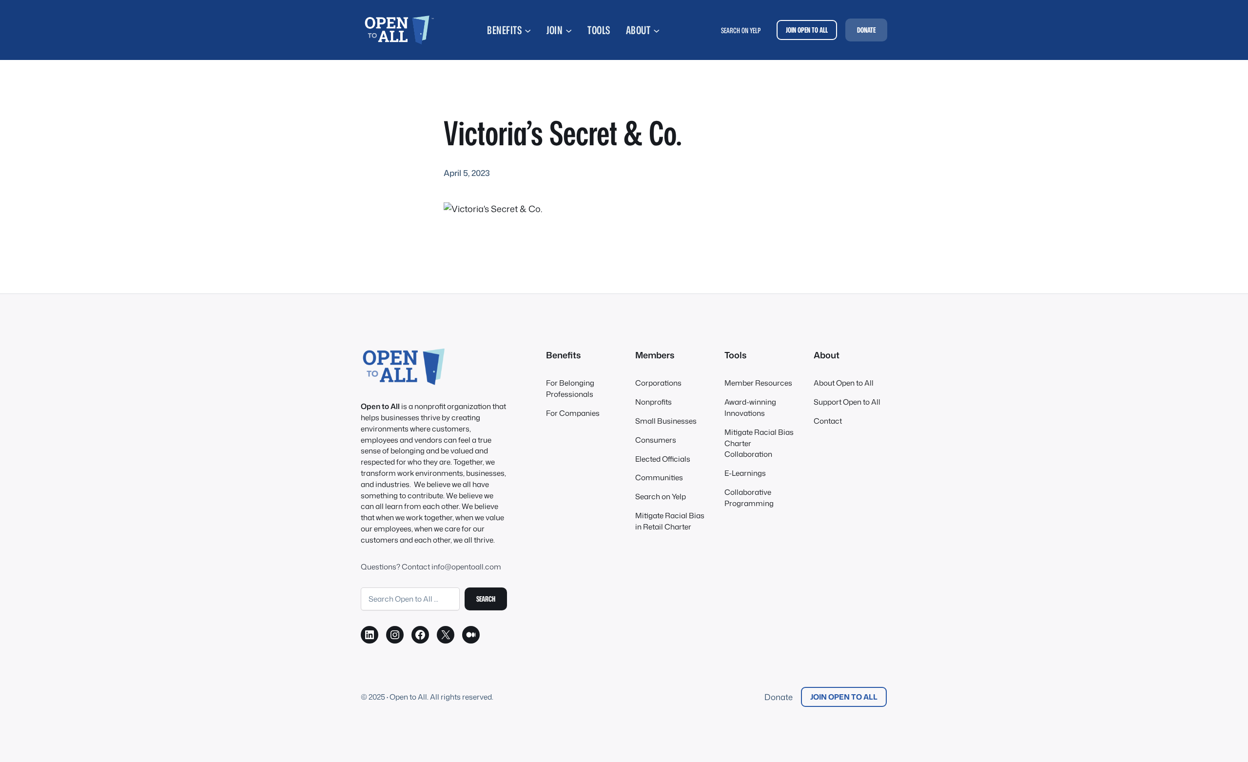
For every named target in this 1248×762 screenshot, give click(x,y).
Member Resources (758, 382)
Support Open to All (847, 401)
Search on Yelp (660, 496)
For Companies (573, 413)
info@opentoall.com (466, 566)
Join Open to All (844, 696)
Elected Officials (662, 458)
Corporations (658, 382)
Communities (659, 477)
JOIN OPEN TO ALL (807, 29)
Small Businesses (666, 420)
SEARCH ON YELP (740, 30)
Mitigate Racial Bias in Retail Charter (669, 521)
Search (485, 598)
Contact (828, 420)
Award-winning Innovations (750, 407)
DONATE (866, 29)
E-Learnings (745, 473)
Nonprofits (653, 401)
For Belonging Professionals (570, 388)
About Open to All (844, 382)
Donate (778, 697)
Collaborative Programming (749, 497)
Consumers (655, 439)
